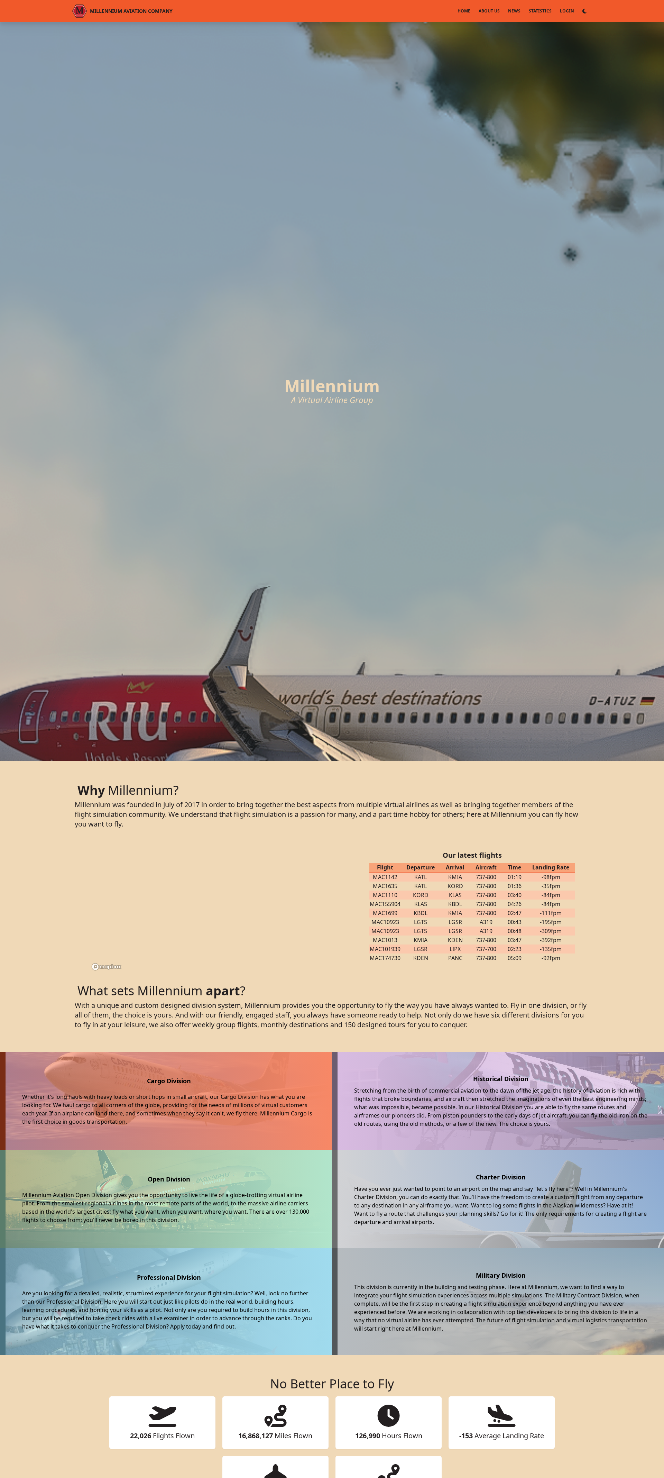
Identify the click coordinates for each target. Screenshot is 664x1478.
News (514, 11)
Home (464, 11)
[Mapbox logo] (106, 967)
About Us (489, 11)
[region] (218, 906)
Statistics (540, 11)
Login (567, 11)
